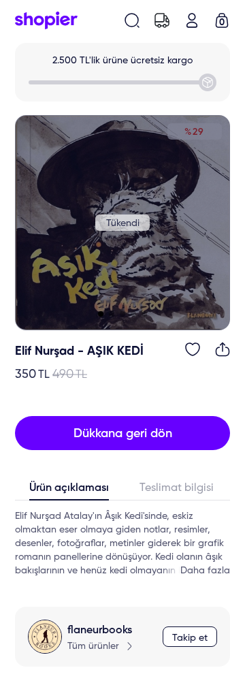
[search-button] (132, 20)
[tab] (68, 490)
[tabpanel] (122, 543)
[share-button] (222, 349)
